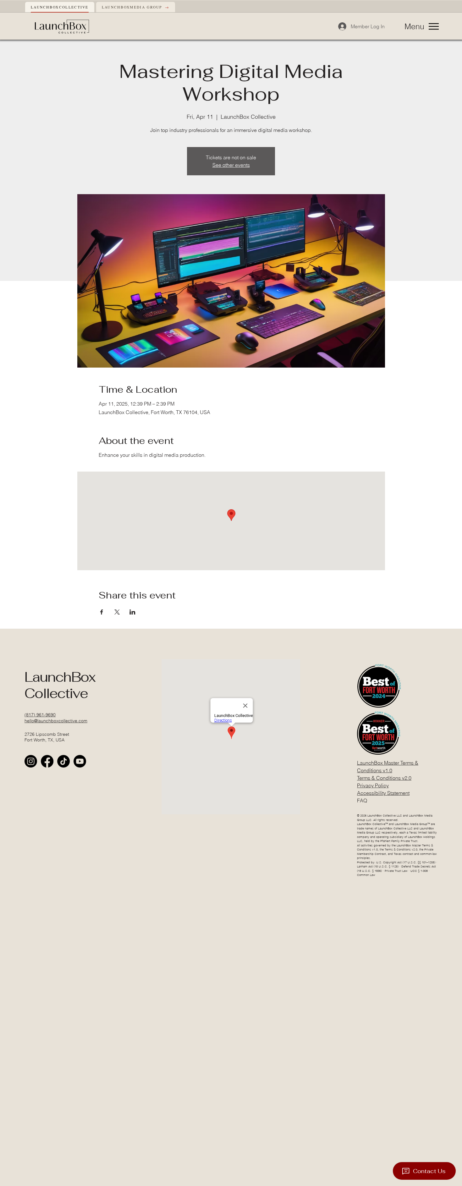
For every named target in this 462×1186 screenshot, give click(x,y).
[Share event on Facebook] (102, 612)
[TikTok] (63, 761)
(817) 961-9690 (40, 715)
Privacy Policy (373, 785)
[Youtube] (80, 761)
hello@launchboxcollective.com (56, 721)
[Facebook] (47, 761)
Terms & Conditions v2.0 (384, 778)
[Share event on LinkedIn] (132, 612)
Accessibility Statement (383, 793)
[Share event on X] (117, 612)
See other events (231, 165)
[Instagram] (31, 761)
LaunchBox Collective (60, 685)
